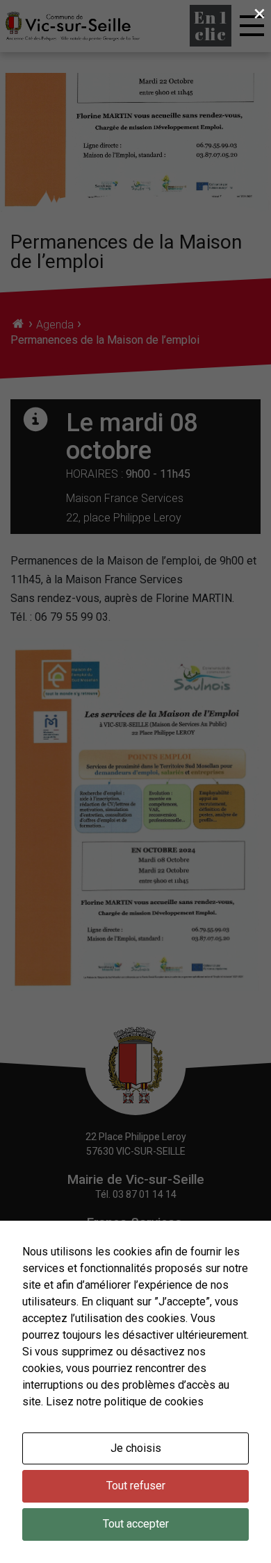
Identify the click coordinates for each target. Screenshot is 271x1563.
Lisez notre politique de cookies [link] (125, 1401)
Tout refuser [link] (135, 1485)
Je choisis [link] (135, 1448)
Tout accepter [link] (136, 1523)
